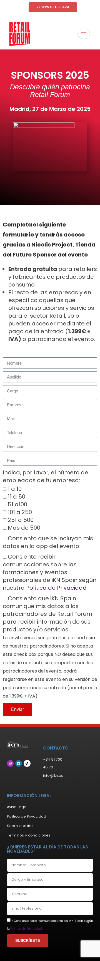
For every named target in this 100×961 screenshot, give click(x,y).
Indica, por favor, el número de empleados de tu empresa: (45, 476)
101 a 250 (20, 512)
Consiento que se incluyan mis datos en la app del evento (48, 542)
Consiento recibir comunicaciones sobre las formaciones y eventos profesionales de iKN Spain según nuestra (49, 572)
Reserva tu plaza (52, 7)
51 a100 (17, 504)
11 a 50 (16, 497)
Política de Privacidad (56, 588)
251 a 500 (21, 520)
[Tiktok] (27, 763)
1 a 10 (15, 489)
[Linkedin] (18, 763)
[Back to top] (87, 948)
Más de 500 (24, 528)
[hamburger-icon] (84, 34)
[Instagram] (10, 763)
